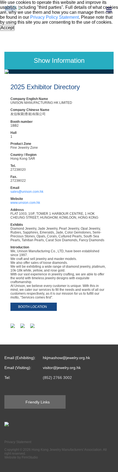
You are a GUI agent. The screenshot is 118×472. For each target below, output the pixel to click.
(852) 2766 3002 (57, 377)
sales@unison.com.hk (26, 192)
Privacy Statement (17, 442)
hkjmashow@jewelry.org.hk (66, 358)
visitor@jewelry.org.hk (62, 367)
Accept (7, 27)
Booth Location (32, 307)
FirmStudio (30, 457)
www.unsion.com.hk (25, 203)
